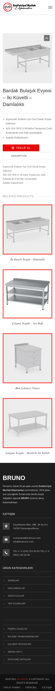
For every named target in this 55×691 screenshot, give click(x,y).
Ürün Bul (31, 687)
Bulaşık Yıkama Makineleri (23, 636)
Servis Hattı (15, 652)
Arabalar (13, 580)
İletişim (47, 687)
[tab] (27, 155)
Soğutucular (16, 596)
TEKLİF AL (23, 147)
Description (19, 156)
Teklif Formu (11, 687)
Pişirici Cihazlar (17, 629)
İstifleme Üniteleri (19, 659)
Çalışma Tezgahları (19, 644)
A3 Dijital (22, 679)
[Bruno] (19, 7)
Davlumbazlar (16, 588)
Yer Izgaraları (16, 603)
